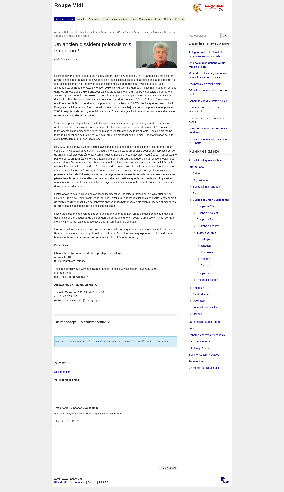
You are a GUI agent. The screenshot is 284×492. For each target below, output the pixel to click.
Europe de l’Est (206, 206)
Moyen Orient (200, 180)
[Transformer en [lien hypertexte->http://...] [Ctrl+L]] (68, 421)
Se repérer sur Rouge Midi (204, 367)
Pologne (157, 32)
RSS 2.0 (103, 482)
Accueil (58, 32)
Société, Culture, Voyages (204, 354)
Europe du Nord (206, 273)
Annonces (94, 19)
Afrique (197, 173)
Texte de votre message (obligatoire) (76, 408)
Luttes (192, 328)
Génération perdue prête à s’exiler (208, 101)
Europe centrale (142, 32)
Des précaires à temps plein (205, 84)
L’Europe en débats (208, 226)
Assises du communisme (115, 19)
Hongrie (205, 258)
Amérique (198, 287)
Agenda (81, 19)
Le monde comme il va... (207, 307)
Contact (91, 482)
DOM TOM (199, 300)
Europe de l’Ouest (207, 213)
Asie (195, 193)
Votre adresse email (66, 379)
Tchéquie (206, 245)
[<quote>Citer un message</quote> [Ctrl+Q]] (73, 421)
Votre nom (60, 362)
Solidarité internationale (207, 186)
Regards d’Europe (207, 279)
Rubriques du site (64, 19)
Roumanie (207, 252)
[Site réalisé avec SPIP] (225, 480)
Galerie (168, 19)
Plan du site (61, 482)
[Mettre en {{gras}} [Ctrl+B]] (57, 421)
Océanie (198, 314)
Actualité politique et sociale (205, 160)
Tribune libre (196, 361)
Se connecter (62, 371)
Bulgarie (206, 265)
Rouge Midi (68, 5)
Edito (158, 19)
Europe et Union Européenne (116, 32)
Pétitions (179, 19)
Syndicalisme (201, 294)
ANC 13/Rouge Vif (200, 341)
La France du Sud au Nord (204, 322)
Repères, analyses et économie (207, 335)
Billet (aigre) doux (199, 348)
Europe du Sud (205, 219)
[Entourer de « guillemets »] (78, 421)
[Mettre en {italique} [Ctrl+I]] (62, 421)
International (91, 32)
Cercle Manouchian (142, 19)
